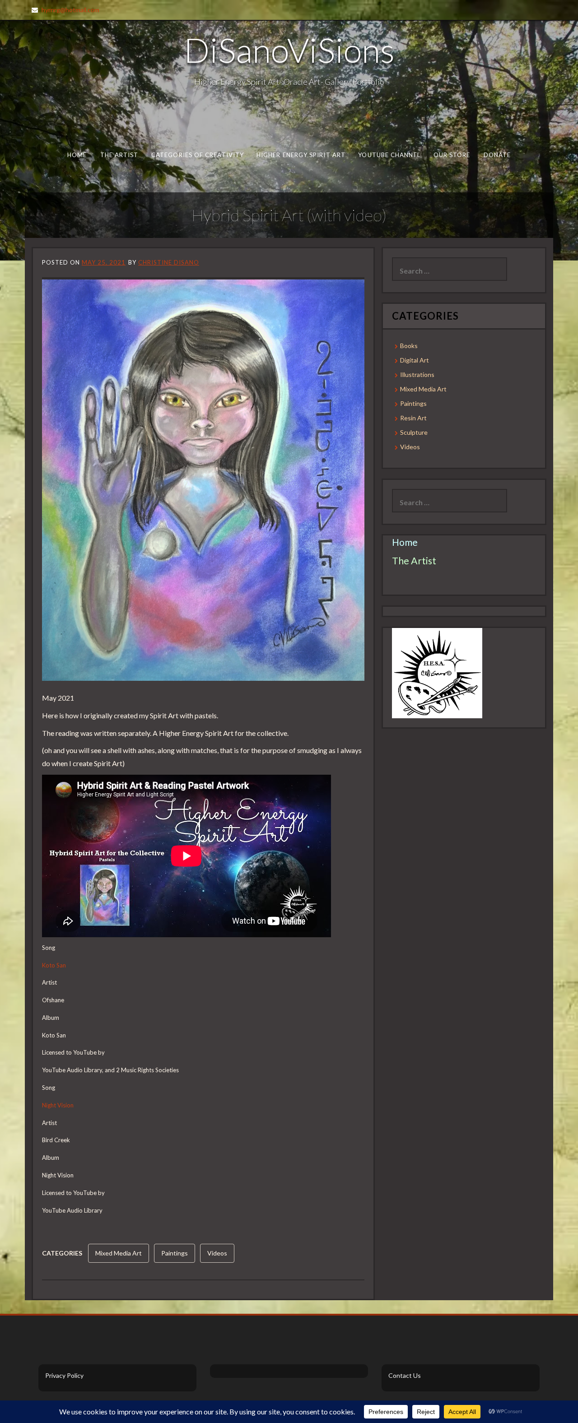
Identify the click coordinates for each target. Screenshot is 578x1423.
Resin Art (413, 418)
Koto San (54, 965)
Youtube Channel (389, 154)
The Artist (119, 154)
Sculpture (414, 432)
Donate (497, 154)
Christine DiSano (168, 262)
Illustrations (417, 374)
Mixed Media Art (118, 1253)
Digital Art (414, 360)
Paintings (174, 1253)
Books (409, 345)
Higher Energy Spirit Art (300, 154)
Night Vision (58, 1105)
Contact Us (404, 1375)
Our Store (452, 154)
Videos (217, 1253)
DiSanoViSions (289, 49)
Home (77, 154)
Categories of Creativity (197, 154)
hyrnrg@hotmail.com (70, 10)
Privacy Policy (64, 1375)
